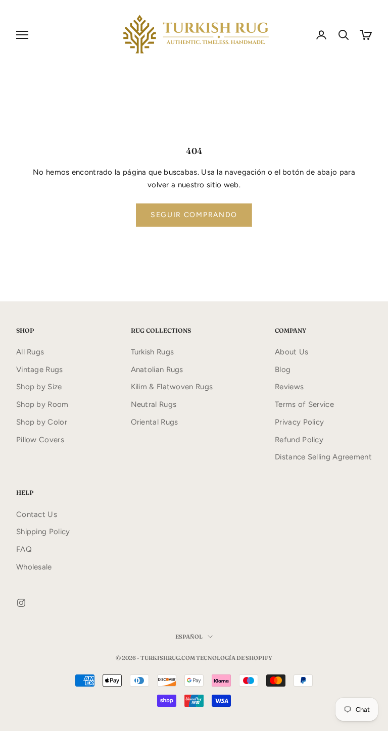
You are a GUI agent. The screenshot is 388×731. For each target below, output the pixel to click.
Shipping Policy (43, 531)
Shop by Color (41, 422)
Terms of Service (304, 404)
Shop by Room (42, 404)
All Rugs (30, 351)
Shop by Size (39, 386)
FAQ (24, 549)
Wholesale (34, 566)
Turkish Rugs (152, 351)
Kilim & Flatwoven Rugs (172, 386)
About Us (291, 351)
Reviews (289, 386)
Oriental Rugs (154, 422)
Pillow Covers (40, 439)
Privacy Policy (299, 422)
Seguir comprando (194, 215)
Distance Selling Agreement (323, 456)
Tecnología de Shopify (234, 657)
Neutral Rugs (154, 404)
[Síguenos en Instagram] (21, 603)
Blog (282, 369)
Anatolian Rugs (157, 369)
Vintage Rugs (39, 369)
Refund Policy (299, 439)
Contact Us (36, 514)
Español (189, 636)
